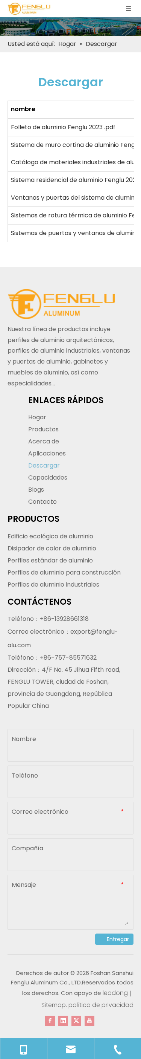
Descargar (44, 465)
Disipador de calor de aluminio (52, 548)
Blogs (36, 489)
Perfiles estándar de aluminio (50, 560)
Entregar (118, 939)
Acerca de (43, 441)
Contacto (42, 501)
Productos (43, 429)
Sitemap (53, 1005)
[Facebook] (50, 1020)
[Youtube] (89, 1020)
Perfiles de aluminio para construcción (64, 572)
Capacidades (47, 477)
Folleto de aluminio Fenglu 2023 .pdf (63, 127)
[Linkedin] (63, 1020)
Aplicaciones (47, 453)
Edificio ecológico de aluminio (50, 536)
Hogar (37, 417)
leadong (115, 993)
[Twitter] (76, 1020)
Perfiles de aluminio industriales (53, 584)
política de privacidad (100, 1005)
